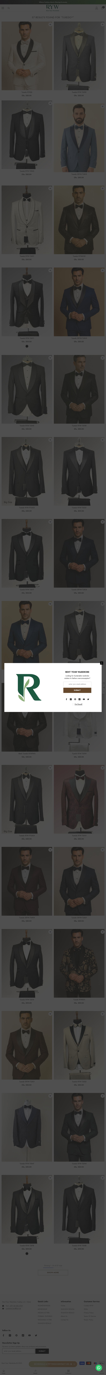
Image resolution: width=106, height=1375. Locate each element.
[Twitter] (88, 699)
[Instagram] (71, 699)
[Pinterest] (75, 699)
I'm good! (78, 704)
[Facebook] (66, 699)
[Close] (101, 663)
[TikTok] (79, 699)
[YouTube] (84, 699)
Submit (77, 690)
